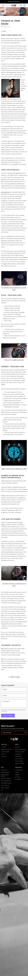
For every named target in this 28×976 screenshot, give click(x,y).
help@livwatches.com (6, 749)
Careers (3, 754)
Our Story (17, 747)
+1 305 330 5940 (5, 751)
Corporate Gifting (19, 763)
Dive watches (5, 192)
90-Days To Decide (5, 778)
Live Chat (3, 747)
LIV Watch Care (19, 770)
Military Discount (5, 787)
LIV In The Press (19, 758)
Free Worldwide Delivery (5, 775)
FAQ (2, 790)
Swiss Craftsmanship (20, 749)
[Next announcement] (25, 1)
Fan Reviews (18, 754)
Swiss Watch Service (6, 783)
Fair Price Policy (19, 761)
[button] (3, 5)
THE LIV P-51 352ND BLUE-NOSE (14, 360)
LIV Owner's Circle (19, 751)
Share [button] (4, 31)
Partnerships (18, 756)
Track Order (4, 770)
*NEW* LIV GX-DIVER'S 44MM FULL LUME (14, 469)
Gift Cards (17, 777)
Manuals (17, 774)
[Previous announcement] (3, 1)
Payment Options (5, 772)
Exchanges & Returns (6, 780)
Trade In (17, 772)
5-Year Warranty (5, 785)
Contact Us (4, 756)
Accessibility (18, 779)
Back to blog (15, 677)
